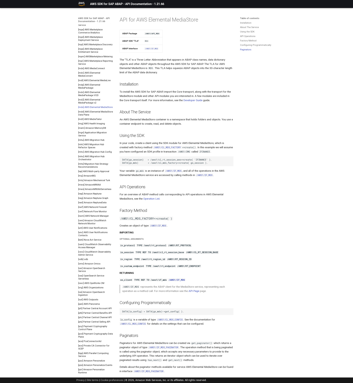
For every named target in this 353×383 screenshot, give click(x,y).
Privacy (80, 380)
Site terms (92, 380)
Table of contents (249, 18)
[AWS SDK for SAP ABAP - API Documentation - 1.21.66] (81, 4)
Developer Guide (192, 100)
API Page (193, 291)
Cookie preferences (112, 380)
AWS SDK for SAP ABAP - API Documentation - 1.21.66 (94, 20)
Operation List (151, 198)
